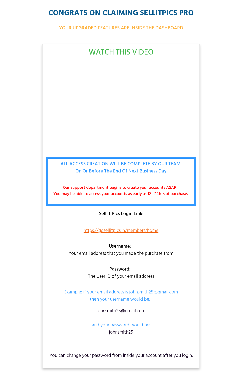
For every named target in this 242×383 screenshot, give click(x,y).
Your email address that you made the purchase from (121, 250)
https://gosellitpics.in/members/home (121, 231)
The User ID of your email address (121, 273)
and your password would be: (121, 322)
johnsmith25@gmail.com (121, 311)
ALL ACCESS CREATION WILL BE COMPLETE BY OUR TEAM (121, 164)
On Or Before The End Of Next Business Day (121, 171)
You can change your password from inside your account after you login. (121, 356)
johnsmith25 (121, 332)
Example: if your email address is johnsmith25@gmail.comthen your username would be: (121, 296)
